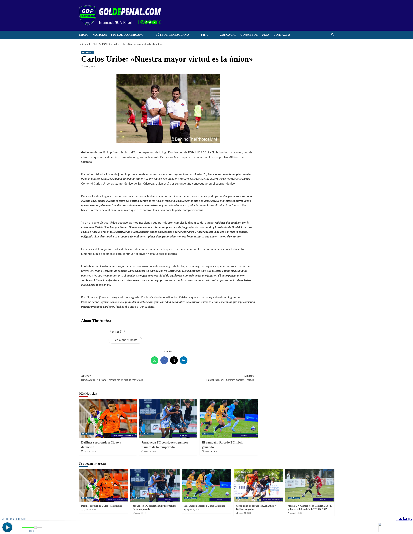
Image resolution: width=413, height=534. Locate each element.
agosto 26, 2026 (90, 451)
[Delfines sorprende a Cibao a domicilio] (108, 418)
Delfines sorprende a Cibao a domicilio (101, 505)
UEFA (265, 34)
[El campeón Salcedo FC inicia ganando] (229, 418)
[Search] (332, 34)
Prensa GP (117, 331)
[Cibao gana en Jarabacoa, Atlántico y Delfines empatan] (258, 485)
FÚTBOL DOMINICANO (127, 34)
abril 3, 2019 (89, 67)
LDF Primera (87, 52)
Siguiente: (230, 377)
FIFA (204, 34)
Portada (82, 44)
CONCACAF (228, 34)
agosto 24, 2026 (211, 451)
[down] (148, 35)
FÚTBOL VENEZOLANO (172, 34)
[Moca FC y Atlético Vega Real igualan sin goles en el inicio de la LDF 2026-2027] (309, 485)
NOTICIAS (100, 34)
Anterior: (112, 377)
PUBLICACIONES (99, 44)
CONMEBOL (249, 34)
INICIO (84, 34)
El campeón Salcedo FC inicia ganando (204, 505)
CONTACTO (281, 34)
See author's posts (125, 340)
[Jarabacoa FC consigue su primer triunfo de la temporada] (168, 418)
